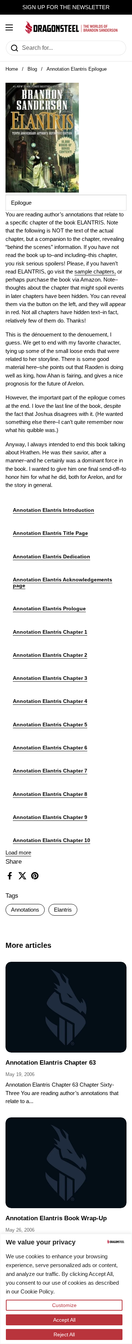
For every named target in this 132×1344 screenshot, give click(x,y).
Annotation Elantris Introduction (53, 510)
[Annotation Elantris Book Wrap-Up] (66, 1162)
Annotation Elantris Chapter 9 (50, 817)
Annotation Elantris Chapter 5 (50, 724)
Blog (32, 69)
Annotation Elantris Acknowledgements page (62, 582)
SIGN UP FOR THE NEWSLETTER (66, 7)
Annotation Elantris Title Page (50, 533)
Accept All (64, 1320)
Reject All (64, 1334)
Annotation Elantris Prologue (49, 608)
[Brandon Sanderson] (71, 27)
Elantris (63, 910)
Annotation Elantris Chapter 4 (50, 701)
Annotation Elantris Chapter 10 (51, 840)
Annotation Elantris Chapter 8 (50, 794)
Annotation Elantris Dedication (51, 556)
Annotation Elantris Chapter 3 (50, 678)
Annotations (25, 910)
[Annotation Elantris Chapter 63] (66, 1007)
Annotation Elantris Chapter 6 (50, 748)
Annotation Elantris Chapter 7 (50, 771)
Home (12, 69)
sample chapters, (95, 272)
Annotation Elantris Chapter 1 (50, 632)
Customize (64, 1305)
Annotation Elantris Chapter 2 (50, 655)
